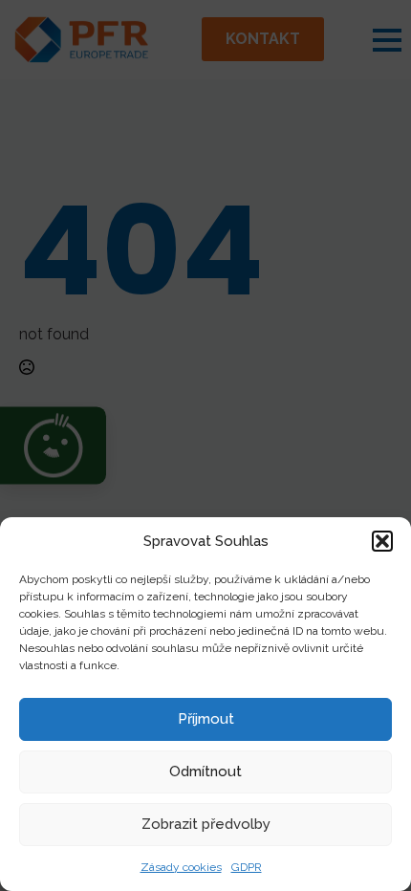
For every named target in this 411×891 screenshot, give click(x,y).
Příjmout (206, 719)
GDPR (246, 867)
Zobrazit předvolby (205, 824)
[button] (382, 541)
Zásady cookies (181, 867)
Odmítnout (205, 771)
